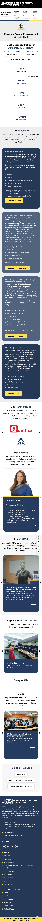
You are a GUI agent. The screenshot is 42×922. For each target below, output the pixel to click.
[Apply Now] (38, 542)
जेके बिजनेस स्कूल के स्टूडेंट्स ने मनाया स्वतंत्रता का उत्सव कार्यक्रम (19, 866)
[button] (1, 19)
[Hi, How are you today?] (35, 916)
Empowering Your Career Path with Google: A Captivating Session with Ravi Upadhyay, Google (21, 589)
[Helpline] (38, 537)
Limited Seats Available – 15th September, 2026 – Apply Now (21, 919)
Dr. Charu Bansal (14, 500)
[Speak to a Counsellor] (38, 547)
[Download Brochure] (38, 551)
